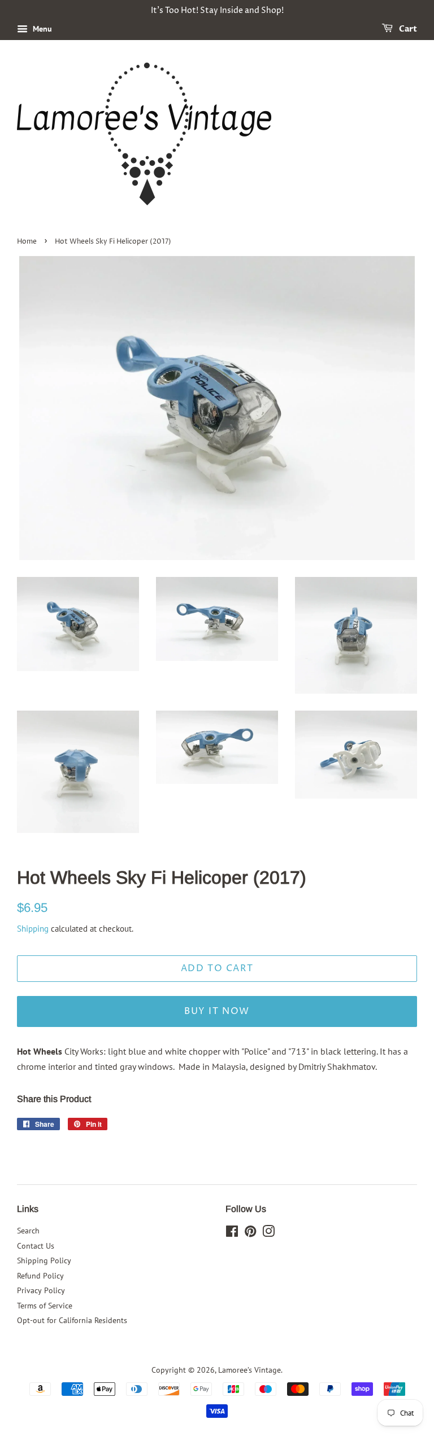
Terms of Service (44, 1306)
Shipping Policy (44, 1260)
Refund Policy (40, 1276)
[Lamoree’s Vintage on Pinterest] (250, 1233)
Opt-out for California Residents (72, 1320)
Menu (41, 29)
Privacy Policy (41, 1290)
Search (28, 1231)
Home (27, 241)
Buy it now (217, 1011)
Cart (407, 29)
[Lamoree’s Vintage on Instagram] (268, 1233)
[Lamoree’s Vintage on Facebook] (231, 1233)
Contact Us (35, 1246)
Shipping (33, 928)
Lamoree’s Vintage (249, 1370)
